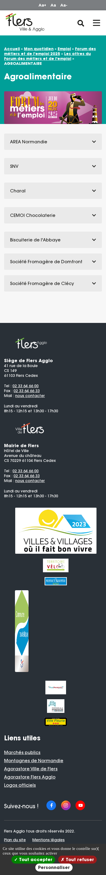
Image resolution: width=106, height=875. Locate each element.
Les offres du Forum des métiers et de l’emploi (47, 56)
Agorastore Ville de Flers (31, 768)
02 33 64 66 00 (26, 385)
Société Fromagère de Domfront (46, 261)
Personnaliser (54, 867)
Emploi (64, 48)
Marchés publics (22, 752)
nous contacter (30, 395)
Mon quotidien (39, 48)
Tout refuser (79, 859)
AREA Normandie (28, 141)
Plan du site (15, 839)
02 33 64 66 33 (27, 390)
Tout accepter (35, 859)
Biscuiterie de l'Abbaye (35, 240)
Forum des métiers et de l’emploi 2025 (50, 51)
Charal (18, 190)
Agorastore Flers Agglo (29, 777)
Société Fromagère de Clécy (42, 283)
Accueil (12, 48)
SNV (14, 166)
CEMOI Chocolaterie (32, 215)
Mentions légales (48, 839)
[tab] (53, 142)
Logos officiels (20, 785)
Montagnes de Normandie (33, 760)
